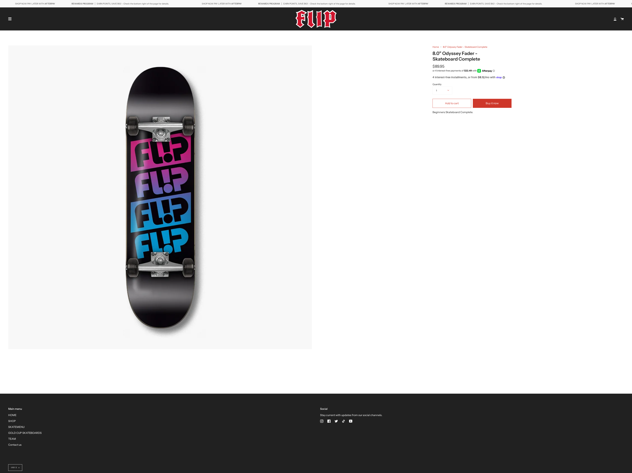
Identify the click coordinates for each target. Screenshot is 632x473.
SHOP (12, 421)
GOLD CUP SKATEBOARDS (25, 432)
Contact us (15, 444)
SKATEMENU (16, 427)
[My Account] (615, 18)
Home (436, 46)
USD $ (14, 467)
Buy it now (492, 103)
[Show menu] (10, 19)
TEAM (12, 438)
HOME (12, 415)
